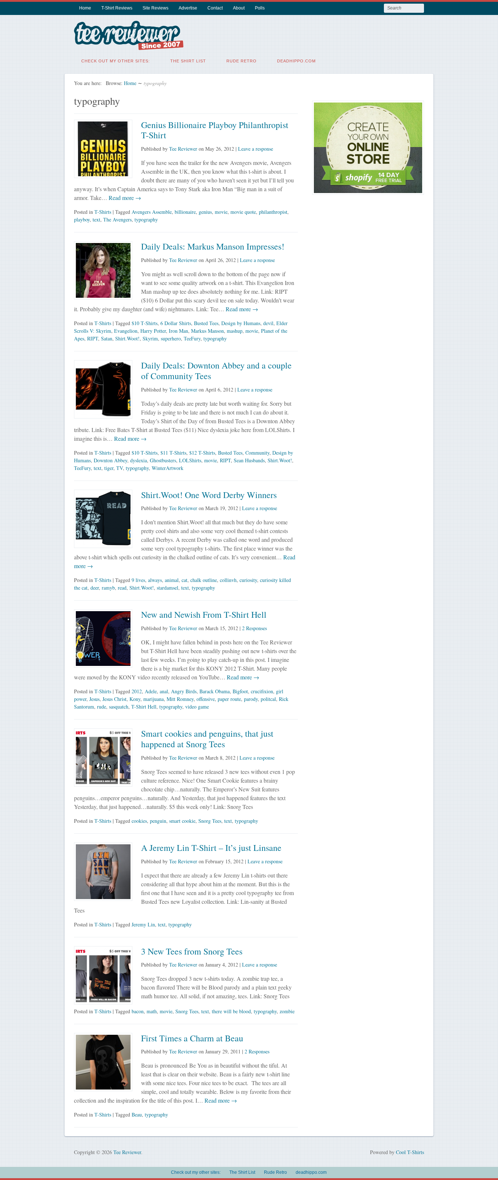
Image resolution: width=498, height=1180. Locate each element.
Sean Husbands (249, 460)
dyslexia (138, 460)
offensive (206, 698)
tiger (108, 467)
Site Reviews (155, 8)
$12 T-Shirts (202, 452)
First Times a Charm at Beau (192, 1038)
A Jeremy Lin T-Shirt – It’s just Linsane (211, 847)
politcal (268, 698)
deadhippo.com (296, 61)
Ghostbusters (163, 460)
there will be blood (231, 1011)
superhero (171, 338)
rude (101, 706)
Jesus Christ (114, 698)
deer (94, 587)
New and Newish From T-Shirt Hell (203, 614)
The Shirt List (188, 61)
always (155, 579)
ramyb (108, 587)
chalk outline (203, 579)
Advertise (188, 8)
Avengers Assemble (152, 211)
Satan (106, 338)
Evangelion (125, 330)
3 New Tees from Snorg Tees (191, 951)
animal (172, 579)
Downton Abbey (110, 460)
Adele (151, 691)
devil (268, 323)
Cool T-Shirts (410, 1152)
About (239, 8)
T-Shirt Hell (143, 706)
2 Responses (254, 628)
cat (184, 579)
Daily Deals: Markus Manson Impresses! (212, 246)
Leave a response (255, 148)
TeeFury (192, 338)
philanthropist (273, 211)
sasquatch (118, 706)
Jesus (94, 698)
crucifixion (262, 691)
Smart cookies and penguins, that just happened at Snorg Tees (207, 739)
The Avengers (117, 219)
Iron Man (178, 330)
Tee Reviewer (183, 148)
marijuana (153, 698)
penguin (158, 820)
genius (205, 211)
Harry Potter (153, 330)
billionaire (185, 211)
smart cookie (182, 820)
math (152, 1011)
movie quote (243, 211)
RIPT (92, 338)
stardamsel (167, 587)
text (96, 219)
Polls (260, 8)
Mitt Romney (180, 698)
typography (146, 219)
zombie (287, 1011)
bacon (138, 1011)
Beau (137, 1114)
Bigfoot (240, 691)
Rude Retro (241, 61)
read (122, 587)
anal (164, 691)
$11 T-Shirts (173, 452)
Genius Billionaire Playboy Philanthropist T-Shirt (214, 130)
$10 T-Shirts (144, 323)
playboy (82, 219)
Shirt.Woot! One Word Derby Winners (209, 495)
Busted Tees (206, 323)
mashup (234, 330)
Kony (134, 698)
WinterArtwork (167, 467)
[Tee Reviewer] (128, 45)
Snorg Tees (209, 820)
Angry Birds (184, 691)
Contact (215, 8)
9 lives (138, 579)
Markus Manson (207, 330)
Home (85, 8)
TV (119, 467)
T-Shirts (102, 211)
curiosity (248, 579)
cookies (139, 820)
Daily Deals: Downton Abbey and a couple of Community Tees (216, 370)
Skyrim (150, 338)
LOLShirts (190, 460)
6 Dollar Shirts (175, 323)
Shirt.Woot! (127, 338)
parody (251, 698)
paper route (229, 698)
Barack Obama (214, 691)
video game (197, 706)
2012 (137, 691)
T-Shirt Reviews (116, 8)
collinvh (228, 579)
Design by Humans (240, 323)
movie (221, 211)
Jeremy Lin (143, 924)
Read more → (124, 197)
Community (257, 452)
